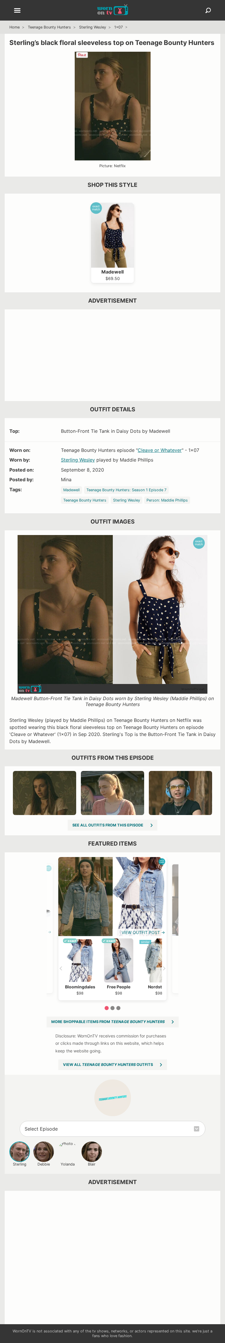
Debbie (44, 1164)
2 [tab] (112, 1008)
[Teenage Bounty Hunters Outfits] (112, 1097)
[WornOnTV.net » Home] (112, 10)
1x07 (118, 27)
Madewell (71, 490)
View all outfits (108, 1064)
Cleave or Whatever (160, 450)
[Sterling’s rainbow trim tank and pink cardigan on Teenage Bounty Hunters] (112, 793)
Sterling (19, 1164)
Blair (92, 1164)
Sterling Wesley (92, 27)
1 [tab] (107, 1008)
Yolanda (68, 1164)
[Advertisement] (112, 355)
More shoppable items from (108, 1022)
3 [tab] (118, 1008)
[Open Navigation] (17, 11)
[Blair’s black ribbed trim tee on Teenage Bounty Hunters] (180, 793)
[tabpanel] (112, 928)
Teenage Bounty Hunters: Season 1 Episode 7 (126, 490)
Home (14, 27)
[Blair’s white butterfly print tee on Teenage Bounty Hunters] (44, 793)
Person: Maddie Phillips (167, 500)
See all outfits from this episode (107, 825)
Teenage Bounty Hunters (49, 27)
